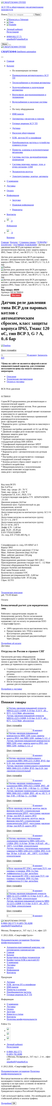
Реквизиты (17, 209)
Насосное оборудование (23, 133)
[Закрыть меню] (10, 44)
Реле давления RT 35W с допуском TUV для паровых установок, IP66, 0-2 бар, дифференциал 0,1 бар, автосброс (28, 878)
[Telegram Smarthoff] (9, 1030)
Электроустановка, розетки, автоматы (30, 176)
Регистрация (13, 32)
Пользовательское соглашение (15, 940)
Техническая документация (20, 379)
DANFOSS (6, 245)
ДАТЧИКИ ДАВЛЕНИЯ (25, 245)
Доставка (11, 186)
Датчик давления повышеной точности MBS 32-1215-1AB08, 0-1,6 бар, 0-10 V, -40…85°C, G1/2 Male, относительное (28, 903)
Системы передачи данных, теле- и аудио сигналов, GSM (28, 165)
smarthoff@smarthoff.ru (17, 39)
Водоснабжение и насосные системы (29, 102)
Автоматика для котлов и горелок (28, 119)
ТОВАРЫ (42, 242)
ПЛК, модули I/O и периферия (26, 138)
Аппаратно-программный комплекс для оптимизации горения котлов (25, 948)
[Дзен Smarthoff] (9, 1035)
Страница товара (28, 242)
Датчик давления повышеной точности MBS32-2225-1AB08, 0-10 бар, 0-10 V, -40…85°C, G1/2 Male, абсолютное (27, 718)
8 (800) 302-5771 (9, 923)
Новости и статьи (15, 1014)
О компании (12, 181)
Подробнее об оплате (11, 643)
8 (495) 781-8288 (24, 923)
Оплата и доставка (15, 381)
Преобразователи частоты (19, 992)
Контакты (11, 214)
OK (14, 1103)
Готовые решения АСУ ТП (25, 123)
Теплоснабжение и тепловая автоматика (31, 82)
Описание (11, 376)
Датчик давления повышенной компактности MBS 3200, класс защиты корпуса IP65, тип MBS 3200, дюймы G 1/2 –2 (28, 743)
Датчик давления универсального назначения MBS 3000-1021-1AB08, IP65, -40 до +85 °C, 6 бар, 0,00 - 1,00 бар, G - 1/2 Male (28, 793)
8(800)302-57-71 (14, 36)
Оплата (10, 190)
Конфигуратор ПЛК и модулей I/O (23, 960)
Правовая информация (23, 205)
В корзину (32, 355)
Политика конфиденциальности (20, 941)
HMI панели (18, 114)
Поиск (4, 14)
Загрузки (16, 200)
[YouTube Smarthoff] (9, 1039)
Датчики (16, 128)
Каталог (10, 66)
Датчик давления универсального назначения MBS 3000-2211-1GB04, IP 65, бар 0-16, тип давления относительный (28, 768)
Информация (13, 195)
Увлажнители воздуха (22, 171)
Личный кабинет (15, 29)
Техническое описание (12, 592)
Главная (10, 61)
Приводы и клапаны (16, 989)
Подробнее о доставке (11, 689)
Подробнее (6, 1103)
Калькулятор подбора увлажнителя (23, 957)
